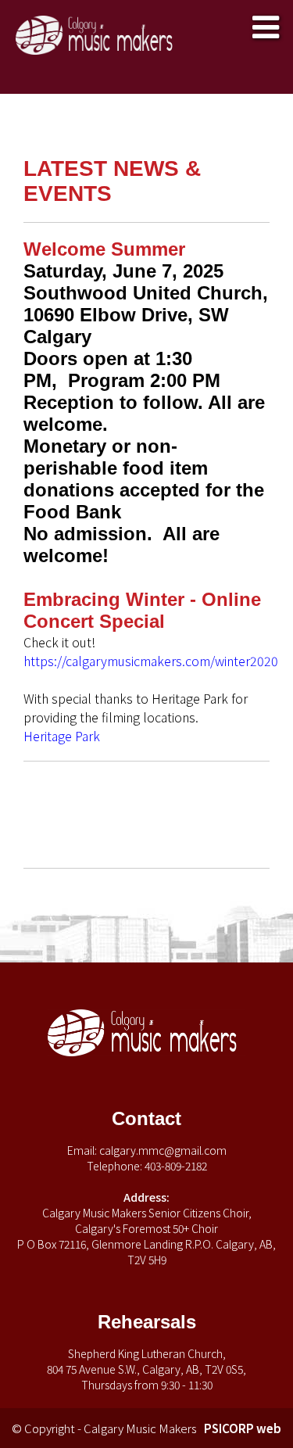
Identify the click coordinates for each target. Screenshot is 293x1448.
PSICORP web (242, 1428)
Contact (146, 1118)
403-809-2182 (176, 1166)
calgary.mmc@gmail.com (163, 1150)
